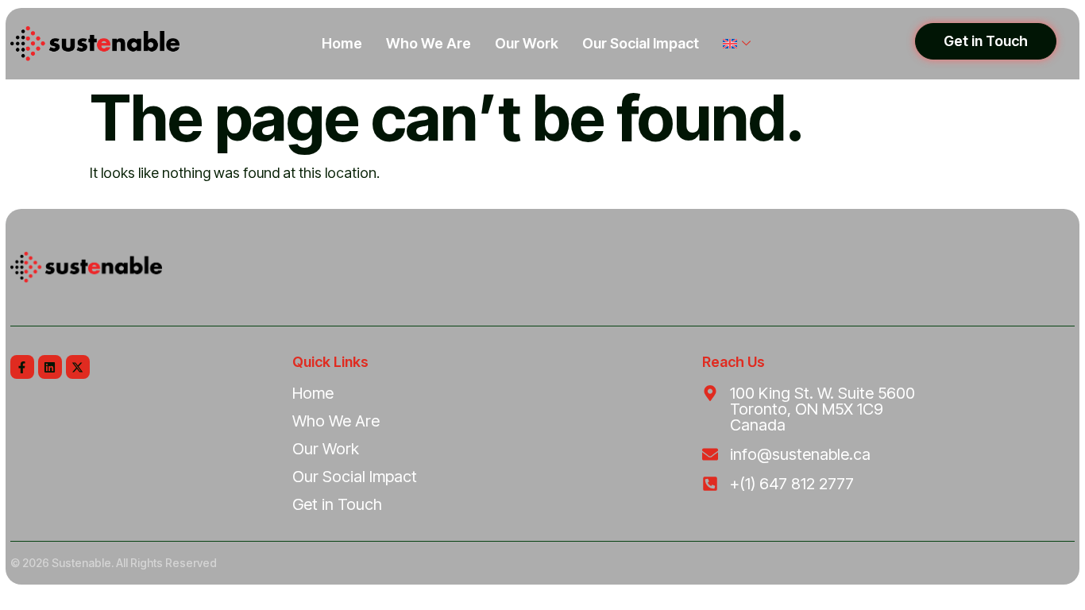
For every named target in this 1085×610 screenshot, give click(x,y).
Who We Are (428, 43)
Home (342, 43)
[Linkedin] (50, 367)
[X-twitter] (78, 367)
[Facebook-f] (22, 367)
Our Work (526, 43)
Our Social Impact (640, 43)
